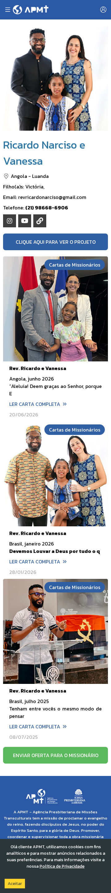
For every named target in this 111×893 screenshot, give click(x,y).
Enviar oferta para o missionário (55, 755)
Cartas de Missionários (74, 264)
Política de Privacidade (61, 866)
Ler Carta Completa (34, 404)
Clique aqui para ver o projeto (56, 242)
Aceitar (15, 883)
